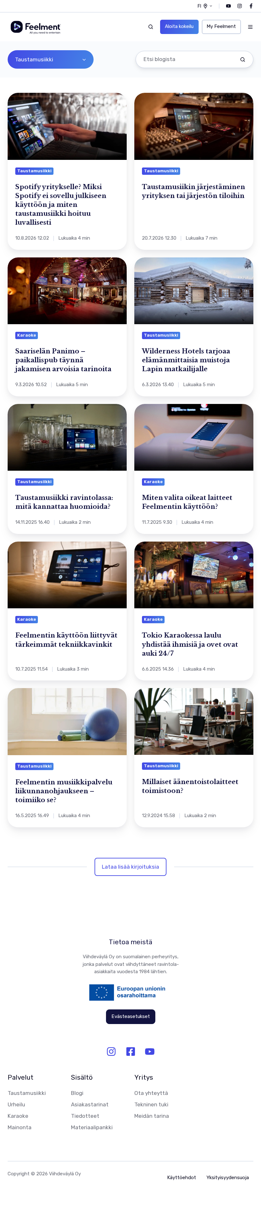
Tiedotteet (85, 1116)
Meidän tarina (151, 1116)
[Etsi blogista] (243, 60)
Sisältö (82, 1077)
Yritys (143, 1077)
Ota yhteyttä (151, 1093)
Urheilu (16, 1104)
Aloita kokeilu (179, 26)
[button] (151, 27)
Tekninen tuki (151, 1104)
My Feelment (221, 26)
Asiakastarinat (90, 1104)
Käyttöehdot (181, 1177)
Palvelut (20, 1077)
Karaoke (18, 1116)
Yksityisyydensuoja (228, 1177)
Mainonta (20, 1127)
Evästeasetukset (130, 1016)
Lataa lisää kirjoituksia (130, 867)
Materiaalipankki (92, 1127)
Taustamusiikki (27, 1093)
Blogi (77, 1093)
